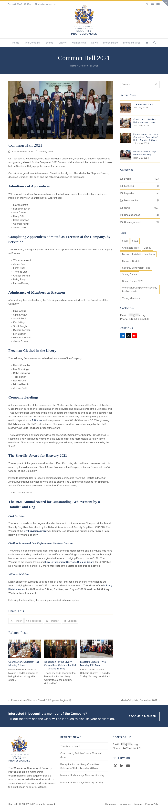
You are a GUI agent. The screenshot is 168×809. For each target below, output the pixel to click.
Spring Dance (129, 274)
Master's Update (131, 261)
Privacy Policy (152, 804)
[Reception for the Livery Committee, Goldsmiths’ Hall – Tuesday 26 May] (60, 648)
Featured (129, 186)
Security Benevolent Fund (136, 267)
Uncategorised (132, 214)
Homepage (110, 804)
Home (73, 65)
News (50, 151)
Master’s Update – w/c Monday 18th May (93, 663)
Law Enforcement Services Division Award (69, 562)
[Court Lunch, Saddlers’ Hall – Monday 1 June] (24, 648)
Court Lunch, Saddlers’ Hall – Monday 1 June (24, 663)
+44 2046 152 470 (21, 4)
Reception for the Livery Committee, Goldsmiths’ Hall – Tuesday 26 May (60, 665)
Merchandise (131, 200)
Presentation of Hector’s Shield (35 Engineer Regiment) (39, 700)
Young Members (131, 298)
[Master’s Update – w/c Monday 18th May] (96, 648)
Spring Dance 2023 (132, 281)
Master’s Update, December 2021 (139, 700)
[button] (147, 43)
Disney (147, 247)
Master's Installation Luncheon (138, 254)
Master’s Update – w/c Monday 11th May (82, 782)
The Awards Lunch (70, 746)
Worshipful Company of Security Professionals (139, 289)
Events (43, 151)
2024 (135, 241)
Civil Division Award (35, 531)
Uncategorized (132, 222)
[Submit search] (156, 84)
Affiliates (37, 420)
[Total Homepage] (19, 761)
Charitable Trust (130, 247)
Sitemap (138, 804)
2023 (125, 241)
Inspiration (129, 193)
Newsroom (125, 804)
